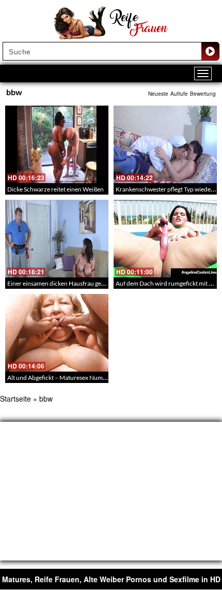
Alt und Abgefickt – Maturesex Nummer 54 (64, 377)
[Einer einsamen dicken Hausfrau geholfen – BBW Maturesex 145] (56, 238)
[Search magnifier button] (210, 51)
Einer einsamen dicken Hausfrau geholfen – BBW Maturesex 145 (94, 283)
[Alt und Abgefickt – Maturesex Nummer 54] (56, 333)
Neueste (158, 93)
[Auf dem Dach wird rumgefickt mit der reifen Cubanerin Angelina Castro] (165, 238)
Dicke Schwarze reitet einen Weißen (55, 189)
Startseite (15, 398)
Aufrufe (179, 93)
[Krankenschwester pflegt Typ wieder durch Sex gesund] (165, 144)
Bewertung (203, 93)
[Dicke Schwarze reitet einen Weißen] (56, 144)
